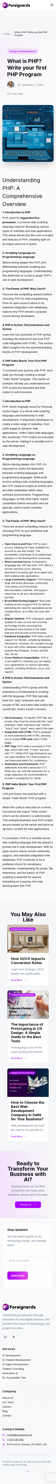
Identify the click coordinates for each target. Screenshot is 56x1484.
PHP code (26, 739)
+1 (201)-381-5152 (15, 1439)
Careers (6, 1406)
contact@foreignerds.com (19, 1435)
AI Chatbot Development (16, 1359)
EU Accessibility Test (14, 1377)
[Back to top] (28, 1472)
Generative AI (10, 1373)
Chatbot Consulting (13, 1368)
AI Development (11, 1355)
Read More (16, 980)
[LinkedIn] (5, 1337)
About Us (7, 1397)
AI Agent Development (15, 1364)
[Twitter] (14, 1337)
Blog (7, 33)
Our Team (8, 1402)
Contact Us (25, 1204)
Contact (6, 1415)
